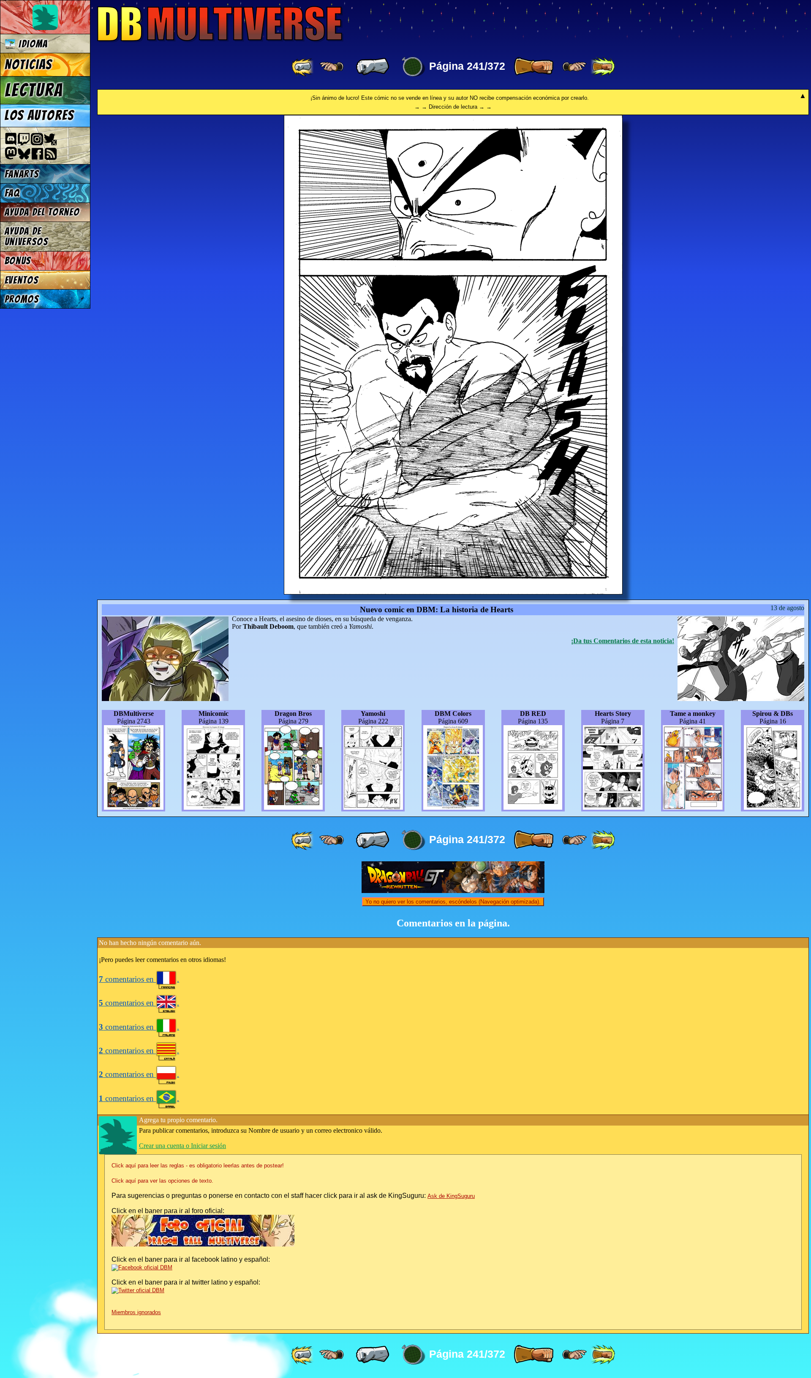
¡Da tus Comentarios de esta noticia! (622, 640)
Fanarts (22, 174)
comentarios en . (139, 979)
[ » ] (533, 67)
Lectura (34, 90)
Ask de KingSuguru (451, 1196)
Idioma (32, 43)
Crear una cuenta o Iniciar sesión (182, 1145)
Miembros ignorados (136, 1312)
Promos (22, 299)
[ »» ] (602, 66)
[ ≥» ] (574, 66)
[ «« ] (303, 66)
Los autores (39, 115)
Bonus (18, 260)
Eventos (22, 280)
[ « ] (372, 67)
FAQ (12, 193)
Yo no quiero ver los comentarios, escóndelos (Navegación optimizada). (453, 902)
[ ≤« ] (331, 66)
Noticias (28, 65)
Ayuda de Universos (27, 236)
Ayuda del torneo (42, 212)
